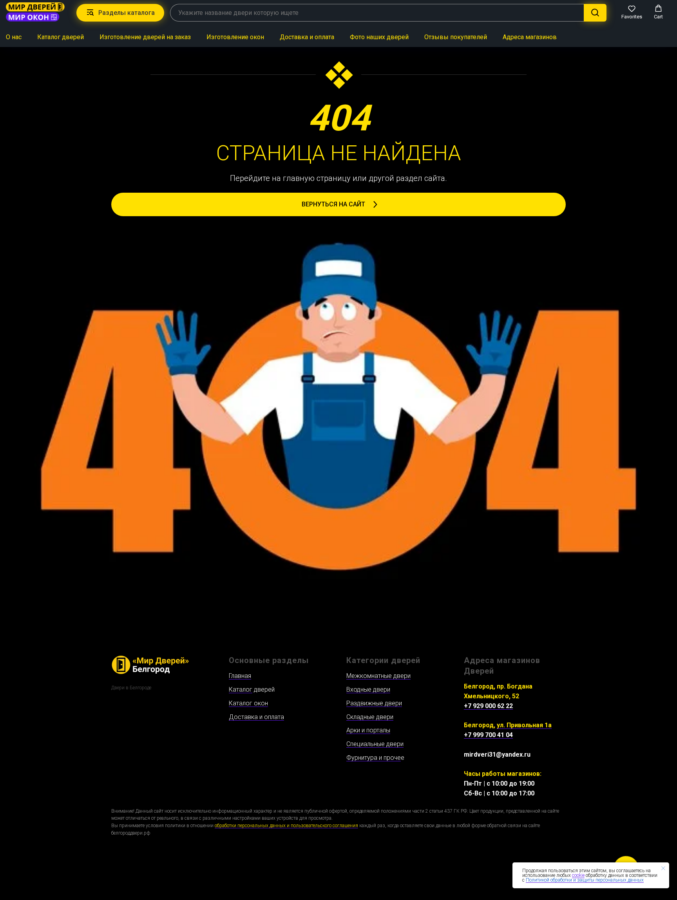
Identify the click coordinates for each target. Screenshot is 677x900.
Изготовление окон (235, 37)
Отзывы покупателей (455, 37)
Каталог (240, 689)
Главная (240, 676)
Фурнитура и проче (373, 757)
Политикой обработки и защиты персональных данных (585, 880)
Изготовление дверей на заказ (145, 37)
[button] (631, 12)
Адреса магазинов (530, 37)
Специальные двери (375, 744)
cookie (578, 875)
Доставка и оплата (307, 37)
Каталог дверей (60, 37)
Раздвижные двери (374, 703)
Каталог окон (248, 703)
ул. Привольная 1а (524, 725)
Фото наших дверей (379, 37)
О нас (14, 37)
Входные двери (368, 689)
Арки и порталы (368, 730)
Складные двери (369, 717)
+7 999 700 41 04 (488, 735)
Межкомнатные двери (378, 676)
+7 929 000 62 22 (488, 706)
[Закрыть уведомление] (663, 868)
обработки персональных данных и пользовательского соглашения (286, 825)
